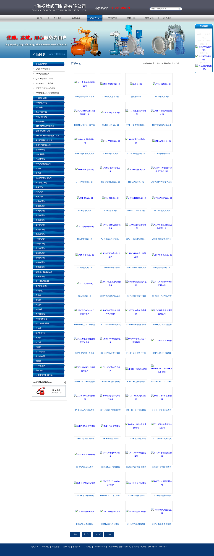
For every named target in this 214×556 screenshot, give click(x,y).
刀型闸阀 (39, 107)
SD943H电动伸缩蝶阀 (84, 495)
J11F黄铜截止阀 (84, 210)
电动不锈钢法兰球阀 (44, 140)
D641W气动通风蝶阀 (84, 467)
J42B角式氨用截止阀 (110, 97)
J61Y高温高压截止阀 (161, 267)
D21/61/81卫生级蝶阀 (161, 353)
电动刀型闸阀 (41, 112)
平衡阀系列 (40, 234)
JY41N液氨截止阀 (161, 97)
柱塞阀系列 (40, 262)
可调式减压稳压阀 (43, 164)
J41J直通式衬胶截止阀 (136, 154)
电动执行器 (40, 356)
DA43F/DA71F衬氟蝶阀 (84, 410)
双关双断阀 (40, 333)
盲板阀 (38, 347)
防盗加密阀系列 (42, 323)
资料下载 (131, 18)
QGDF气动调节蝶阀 (110, 438)
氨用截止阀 (136, 97)
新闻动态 (76, 18)
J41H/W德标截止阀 (136, 182)
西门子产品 (40, 352)
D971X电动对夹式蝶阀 (110, 467)
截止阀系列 (40, 201)
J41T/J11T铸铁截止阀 (136, 210)
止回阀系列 (40, 215)
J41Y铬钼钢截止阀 (84, 239)
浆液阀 (38, 173)
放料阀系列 (40, 225)
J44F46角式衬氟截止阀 (84, 154)
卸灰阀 (38, 328)
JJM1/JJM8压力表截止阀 (135, 267)
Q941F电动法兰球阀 (44, 79)
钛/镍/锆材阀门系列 (44, 178)
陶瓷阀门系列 (41, 182)
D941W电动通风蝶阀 (136, 524)
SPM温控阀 (40, 366)
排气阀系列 (40, 248)
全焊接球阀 (40, 121)
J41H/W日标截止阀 (84, 182)
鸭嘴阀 (38, 361)
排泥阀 (38, 300)
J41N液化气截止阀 (84, 267)
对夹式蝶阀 (40, 154)
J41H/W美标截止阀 (162, 154)
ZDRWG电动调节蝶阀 (84, 438)
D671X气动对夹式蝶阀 (45, 88)
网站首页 (35, 547)
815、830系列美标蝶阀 (136, 410)
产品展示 (94, 18)
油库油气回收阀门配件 (45, 375)
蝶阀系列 (39, 187)
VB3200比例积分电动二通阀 (47, 135)
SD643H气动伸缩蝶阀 (136, 381)
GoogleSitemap (100, 547)
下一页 (98, 534)
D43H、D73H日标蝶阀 (161, 410)
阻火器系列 (40, 276)
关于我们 (57, 18)
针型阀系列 (40, 239)
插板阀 (38, 168)
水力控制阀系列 (42, 281)
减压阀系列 (40, 206)
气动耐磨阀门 (41, 319)
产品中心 (166, 63)
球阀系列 (39, 192)
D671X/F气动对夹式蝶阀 (136, 467)
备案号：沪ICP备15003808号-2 (153, 547)
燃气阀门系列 (41, 286)
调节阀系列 (40, 211)
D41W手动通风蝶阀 (84, 524)
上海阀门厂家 (41, 64)
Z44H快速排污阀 (43, 131)
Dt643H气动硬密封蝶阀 (110, 353)
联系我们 (167, 18)
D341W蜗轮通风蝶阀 (110, 524)
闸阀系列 (39, 197)
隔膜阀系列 (40, 229)
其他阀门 (39, 309)
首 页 (39, 18)
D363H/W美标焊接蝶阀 (136, 324)
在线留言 (149, 18)
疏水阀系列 (40, 220)
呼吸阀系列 (40, 258)
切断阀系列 (40, 244)
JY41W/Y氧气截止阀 (161, 210)
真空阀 (38, 305)
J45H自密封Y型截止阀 (110, 182)
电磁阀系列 (40, 267)
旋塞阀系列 (40, 253)
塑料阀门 (39, 291)
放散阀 (38, 342)
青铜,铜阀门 (40, 370)
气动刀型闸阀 (41, 117)
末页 (109, 534)
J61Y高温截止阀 (84, 296)
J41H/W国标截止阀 (110, 154)
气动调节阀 (40, 159)
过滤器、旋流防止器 (44, 272)
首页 (158, 63)
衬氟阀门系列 (41, 103)
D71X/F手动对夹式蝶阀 (161, 467)
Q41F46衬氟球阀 (43, 69)
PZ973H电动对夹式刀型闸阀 (48, 93)
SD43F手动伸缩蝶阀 (136, 495)
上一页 (86, 534)
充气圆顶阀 (40, 314)
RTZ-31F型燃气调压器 (45, 126)
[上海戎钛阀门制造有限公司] (81, 7)
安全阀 (38, 295)
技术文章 (112, 18)
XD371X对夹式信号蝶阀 (136, 296)
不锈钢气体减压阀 (43, 145)
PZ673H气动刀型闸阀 (45, 83)
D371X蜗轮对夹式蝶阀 (161, 524)
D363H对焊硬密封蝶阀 (161, 495)
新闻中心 (66, 547)
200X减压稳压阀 (43, 74)
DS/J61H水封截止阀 (110, 125)
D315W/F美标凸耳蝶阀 (110, 381)
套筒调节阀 (40, 150)
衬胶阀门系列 (41, 98)
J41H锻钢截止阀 (110, 210)
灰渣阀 (38, 337)
